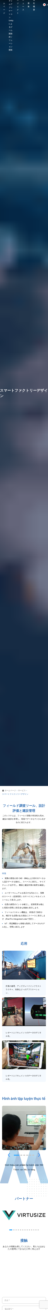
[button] (9, 1155)
